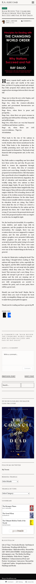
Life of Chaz (6, 545)
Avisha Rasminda (27, 552)
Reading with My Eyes (18, 547)
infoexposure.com (8, 554)
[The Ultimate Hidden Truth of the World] (32, 525)
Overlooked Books (18, 545)
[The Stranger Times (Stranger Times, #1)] (32, 511)
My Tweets (5, 470)
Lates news (20, 561)
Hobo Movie (18, 557)
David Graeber (7, 525)
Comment (27, 368)
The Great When (8, 514)
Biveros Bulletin (7, 557)
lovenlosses (12, 561)
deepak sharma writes (23, 563)
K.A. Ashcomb (10, 2)
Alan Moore (6, 515)
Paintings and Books (9, 566)
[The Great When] (32, 518)
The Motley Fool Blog (23, 554)
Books (4, 8)
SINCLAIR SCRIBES (13, 552)
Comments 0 (27, 21)
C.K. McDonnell (7, 508)
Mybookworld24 (19, 550)
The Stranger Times (9, 506)
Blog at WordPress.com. (9, 578)
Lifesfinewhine (7, 550)
